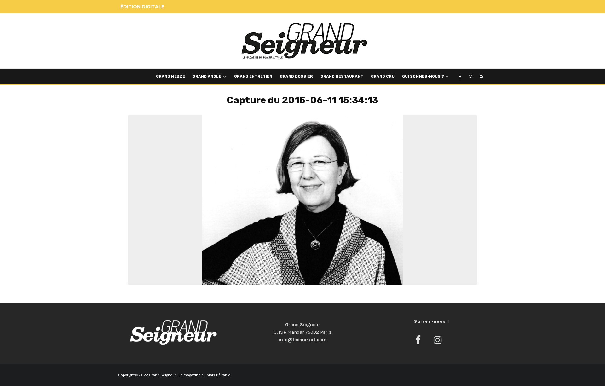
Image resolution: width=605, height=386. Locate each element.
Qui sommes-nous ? (423, 76)
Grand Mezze (170, 76)
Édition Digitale (142, 6)
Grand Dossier (296, 76)
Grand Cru (383, 76)
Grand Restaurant (341, 76)
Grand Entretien (253, 76)
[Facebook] (460, 76)
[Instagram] (470, 76)
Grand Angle (207, 76)
